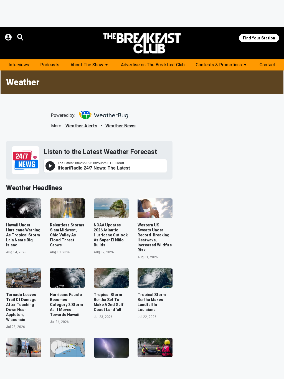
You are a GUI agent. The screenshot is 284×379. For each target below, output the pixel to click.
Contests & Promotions (219, 64)
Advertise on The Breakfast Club (153, 64)
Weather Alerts (81, 125)
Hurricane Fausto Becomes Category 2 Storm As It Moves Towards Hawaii (66, 304)
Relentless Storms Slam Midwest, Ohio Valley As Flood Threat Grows (67, 235)
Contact (268, 64)
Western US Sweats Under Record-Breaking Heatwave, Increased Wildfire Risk (155, 237)
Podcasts (49, 64)
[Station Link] (142, 43)
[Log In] (9, 37)
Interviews (19, 64)
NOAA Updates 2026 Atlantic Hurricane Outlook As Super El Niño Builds (111, 235)
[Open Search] (20, 37)
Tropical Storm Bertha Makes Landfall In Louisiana (152, 302)
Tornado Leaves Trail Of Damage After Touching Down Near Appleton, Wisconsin (21, 307)
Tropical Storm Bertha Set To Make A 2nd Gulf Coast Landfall (108, 302)
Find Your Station (259, 38)
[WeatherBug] (103, 115)
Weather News (120, 125)
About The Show (86, 64)
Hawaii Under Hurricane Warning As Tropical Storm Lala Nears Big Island (23, 235)
